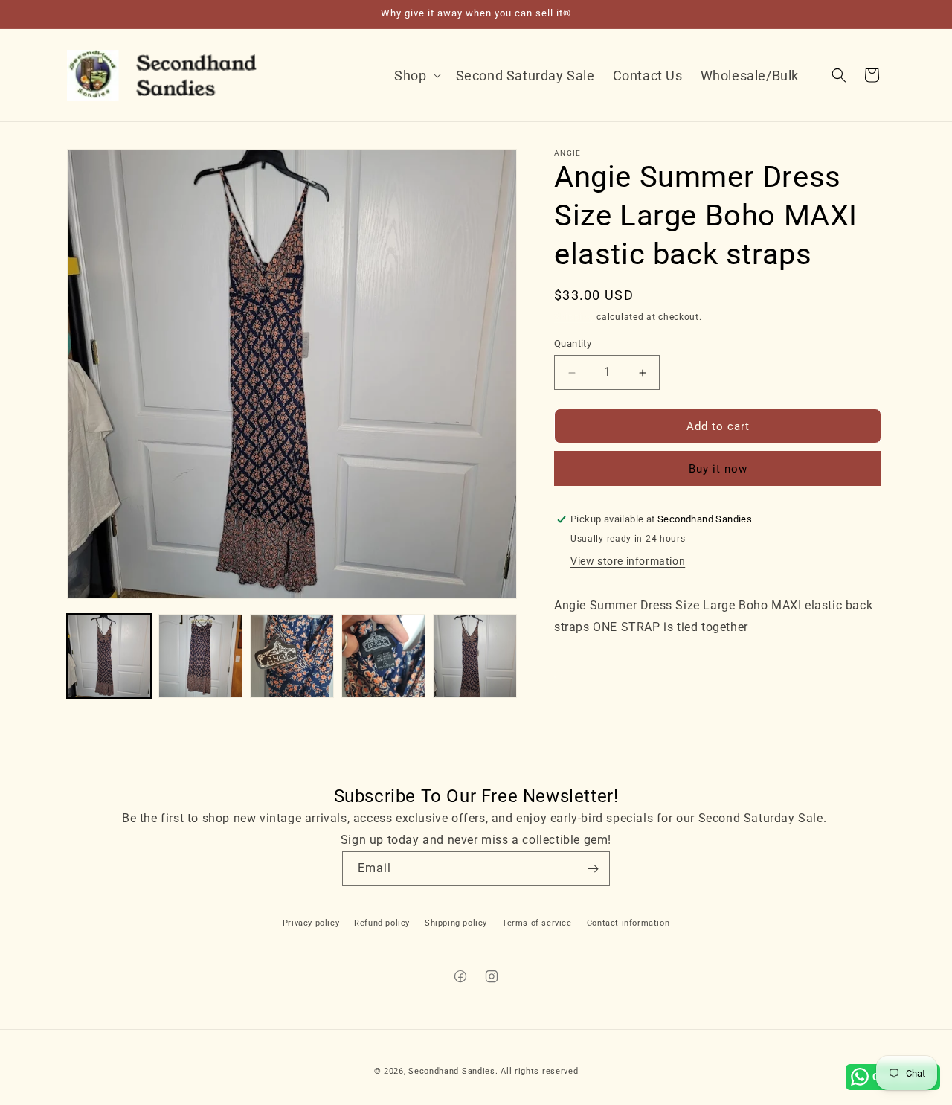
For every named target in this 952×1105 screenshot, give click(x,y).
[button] (415, 75)
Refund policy (382, 923)
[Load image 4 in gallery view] (383, 656)
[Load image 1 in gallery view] (109, 656)
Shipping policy (456, 923)
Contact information (628, 923)
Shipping (574, 317)
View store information (627, 561)
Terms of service (537, 923)
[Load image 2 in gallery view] (200, 656)
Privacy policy (311, 923)
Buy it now (718, 468)
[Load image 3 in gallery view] (292, 656)
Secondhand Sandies (451, 1071)
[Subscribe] (592, 868)
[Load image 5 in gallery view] (475, 656)
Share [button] (583, 673)
